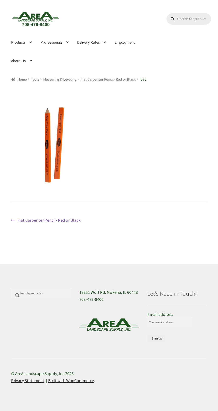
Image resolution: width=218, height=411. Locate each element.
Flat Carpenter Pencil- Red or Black (108, 79)
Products (18, 42)
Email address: (160, 314)
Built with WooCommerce (71, 380)
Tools (35, 79)
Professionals (51, 42)
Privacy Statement (27, 380)
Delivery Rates (88, 42)
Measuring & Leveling (59, 79)
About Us (18, 60)
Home (22, 79)
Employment (125, 42)
